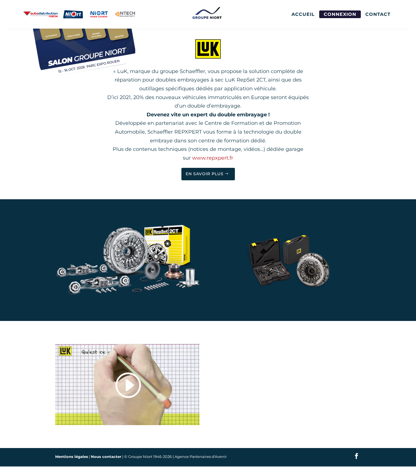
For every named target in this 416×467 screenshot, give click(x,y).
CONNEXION (340, 14)
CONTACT (378, 14)
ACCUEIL (303, 14)
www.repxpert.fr (212, 158)
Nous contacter (106, 456)
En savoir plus (205, 173)
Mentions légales (71, 456)
